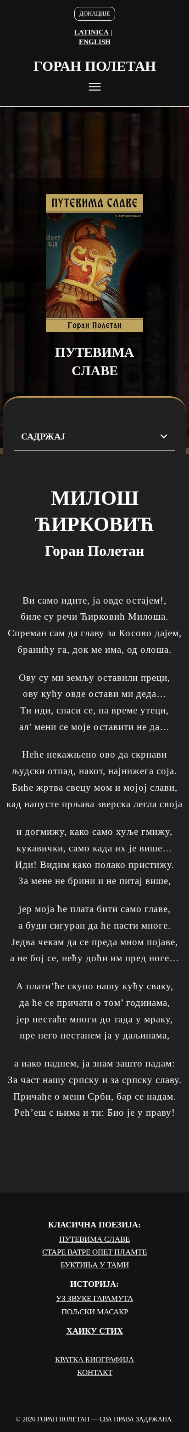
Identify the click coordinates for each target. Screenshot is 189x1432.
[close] (95, 87)
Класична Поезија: (94, 1224)
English (95, 42)
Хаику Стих (95, 1330)
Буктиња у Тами (95, 1265)
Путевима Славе (94, 1239)
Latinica (91, 32)
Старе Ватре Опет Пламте (94, 1252)
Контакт (94, 1372)
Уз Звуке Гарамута (94, 1298)
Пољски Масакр (94, 1311)
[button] (94, 437)
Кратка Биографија (94, 1359)
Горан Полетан (94, 66)
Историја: (94, 1284)
